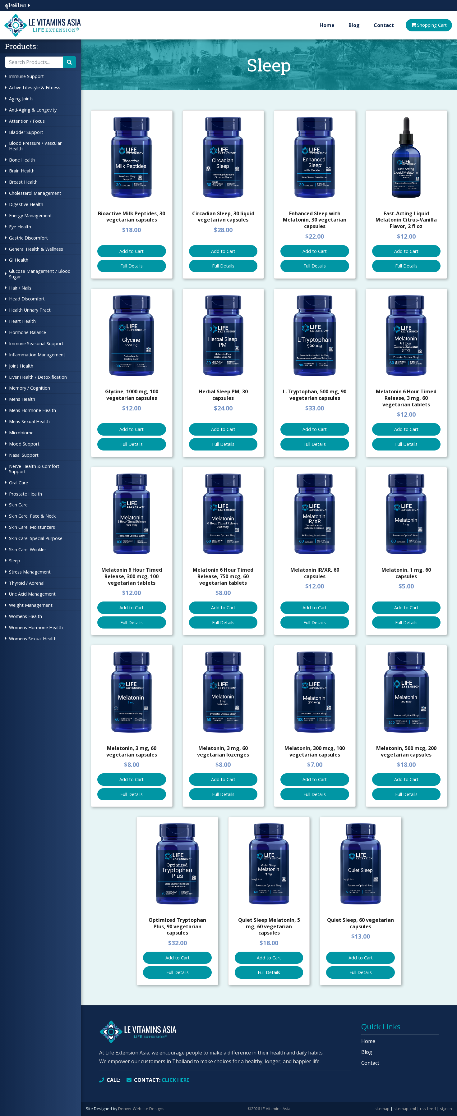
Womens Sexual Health (33, 639)
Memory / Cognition (29, 388)
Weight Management (31, 605)
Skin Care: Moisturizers (32, 527)
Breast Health (23, 182)
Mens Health (22, 399)
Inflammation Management (37, 355)
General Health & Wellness (36, 249)
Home (327, 25)
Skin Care (18, 505)
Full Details (131, 266)
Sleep (14, 561)
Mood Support (24, 444)
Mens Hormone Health (32, 410)
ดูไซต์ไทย (15, 5)
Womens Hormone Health (36, 627)
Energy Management (30, 215)
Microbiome (21, 433)
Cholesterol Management (35, 193)
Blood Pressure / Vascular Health (35, 145)
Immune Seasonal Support (36, 343)
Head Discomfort (27, 299)
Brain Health (22, 171)
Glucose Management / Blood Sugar (40, 273)
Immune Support (26, 76)
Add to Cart (131, 251)
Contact (384, 25)
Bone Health (22, 160)
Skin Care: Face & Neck (32, 516)
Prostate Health (25, 494)
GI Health (18, 260)
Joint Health (21, 366)
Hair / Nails (20, 288)
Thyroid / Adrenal (26, 583)
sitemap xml (405, 1108)
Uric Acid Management (32, 594)
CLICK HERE (161, 1080)
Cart (432, 25)
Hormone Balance (27, 332)
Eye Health (20, 227)
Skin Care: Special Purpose (35, 538)
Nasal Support (24, 455)
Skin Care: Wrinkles (28, 549)
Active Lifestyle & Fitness (34, 87)
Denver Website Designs (141, 1108)
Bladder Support (26, 132)
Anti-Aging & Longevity (33, 110)
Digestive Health (26, 204)
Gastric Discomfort (28, 238)
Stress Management (30, 572)
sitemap (382, 1108)
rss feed (428, 1108)
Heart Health (22, 321)
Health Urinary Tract (30, 310)
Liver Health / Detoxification (38, 377)
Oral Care (18, 483)
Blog (354, 25)
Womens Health (25, 616)
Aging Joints (21, 99)
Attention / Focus (27, 121)
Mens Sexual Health (29, 421)
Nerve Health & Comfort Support (34, 468)
